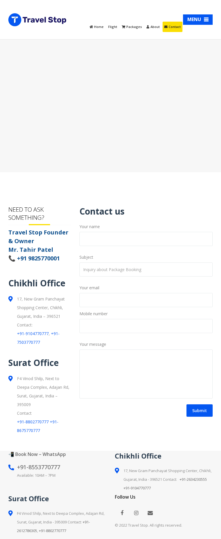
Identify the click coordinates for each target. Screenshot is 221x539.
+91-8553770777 (38, 467)
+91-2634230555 (193, 479)
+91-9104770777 (33, 333)
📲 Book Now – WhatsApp (37, 454)
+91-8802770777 (33, 422)
